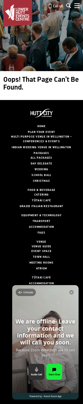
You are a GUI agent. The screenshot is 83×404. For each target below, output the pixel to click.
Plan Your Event (41, 132)
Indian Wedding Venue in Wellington (41, 147)
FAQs (41, 232)
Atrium (41, 268)
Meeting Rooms (41, 262)
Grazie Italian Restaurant (42, 206)
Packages (41, 153)
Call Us (57, 6)
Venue (41, 242)
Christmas (41, 181)
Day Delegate (41, 163)
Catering (41, 194)
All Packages (41, 158)
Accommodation (41, 227)
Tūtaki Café (41, 200)
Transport (42, 221)
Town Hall (41, 257)
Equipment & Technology (41, 215)
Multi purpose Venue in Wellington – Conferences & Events (41, 139)
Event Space (41, 251)
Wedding (41, 169)
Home (41, 126)
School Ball (41, 175)
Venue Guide (41, 246)
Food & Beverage (42, 190)
